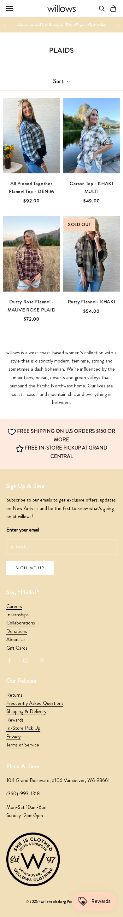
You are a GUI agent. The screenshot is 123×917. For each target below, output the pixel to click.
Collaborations (20, 622)
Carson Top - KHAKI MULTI (91, 187)
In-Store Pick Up (23, 728)
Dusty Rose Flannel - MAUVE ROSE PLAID (32, 305)
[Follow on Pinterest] (42, 660)
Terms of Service (22, 744)
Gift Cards (16, 648)
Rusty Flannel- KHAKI (91, 301)
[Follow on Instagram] (26, 660)
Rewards (15, 719)
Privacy (13, 736)
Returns (14, 695)
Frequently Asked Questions (34, 703)
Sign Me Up (29, 568)
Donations (16, 631)
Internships (17, 614)
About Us (16, 639)
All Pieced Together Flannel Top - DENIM (31, 187)
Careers (14, 606)
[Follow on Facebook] (9, 660)
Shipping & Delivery (26, 711)
